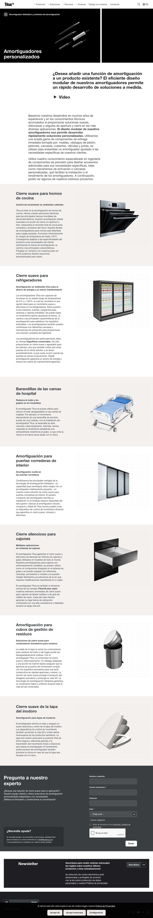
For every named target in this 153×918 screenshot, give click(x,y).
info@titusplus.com (45, 840)
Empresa (93, 798)
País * (91, 809)
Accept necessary (74, 913)
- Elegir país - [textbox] (97, 814)
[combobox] (113, 814)
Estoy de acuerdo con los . (111, 826)
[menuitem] (97, 4)
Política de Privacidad (105, 906)
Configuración (96, 913)
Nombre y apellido (97, 776)
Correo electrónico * (97, 787)
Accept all (55, 913)
